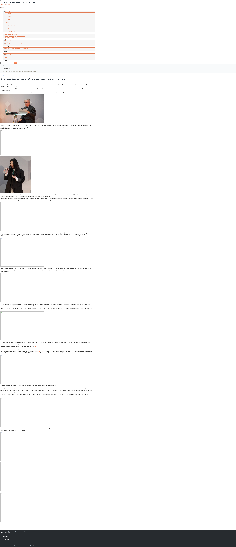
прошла (22, 85)
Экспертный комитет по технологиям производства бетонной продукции (18, 45)
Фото (6, 57)
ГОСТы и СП (7, 49)
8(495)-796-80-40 (4, 6)
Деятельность (6, 33)
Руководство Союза (11, 25)
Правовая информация (7, 46)
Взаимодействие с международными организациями (15, 36)
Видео (6, 58)
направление (15, 388)
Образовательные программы (11, 37)
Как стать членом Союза (9, 29)
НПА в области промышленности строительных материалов (16, 48)
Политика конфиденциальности (11, 541)
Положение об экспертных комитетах (12, 40)
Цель (9, 17)
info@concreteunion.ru (5, 4)
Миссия (9, 16)
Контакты (5, 60)
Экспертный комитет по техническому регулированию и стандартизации (18, 42)
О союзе (4, 10)
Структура (7, 22)
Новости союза (8, 54)
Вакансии (5, 51)
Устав (9, 19)
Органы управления (11, 23)
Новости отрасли (8, 55)
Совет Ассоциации (11, 26)
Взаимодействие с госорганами (11, 34)
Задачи (9, 14)
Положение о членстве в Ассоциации (15, 20)
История (9, 13)
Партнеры (10, 28)
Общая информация (9, 11)
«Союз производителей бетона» (10, 65)
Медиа (4, 52)
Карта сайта (6, 539)
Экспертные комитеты (7, 39)
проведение (40, 351)
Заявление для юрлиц (12, 31)
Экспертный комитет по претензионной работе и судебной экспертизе (18, 43)
